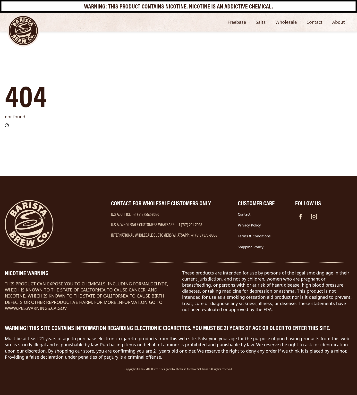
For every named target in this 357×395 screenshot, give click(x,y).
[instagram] (314, 216)
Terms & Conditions (254, 236)
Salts (261, 22)
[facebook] (300, 216)
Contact (314, 22)
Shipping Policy (251, 246)
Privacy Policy (249, 225)
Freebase (237, 22)
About (338, 22)
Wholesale (286, 22)
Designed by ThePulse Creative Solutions (184, 369)
